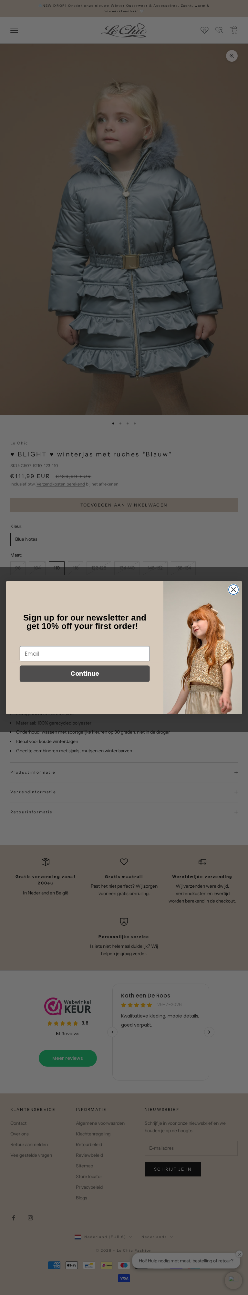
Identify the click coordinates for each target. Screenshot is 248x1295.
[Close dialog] (233, 589)
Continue (84, 673)
